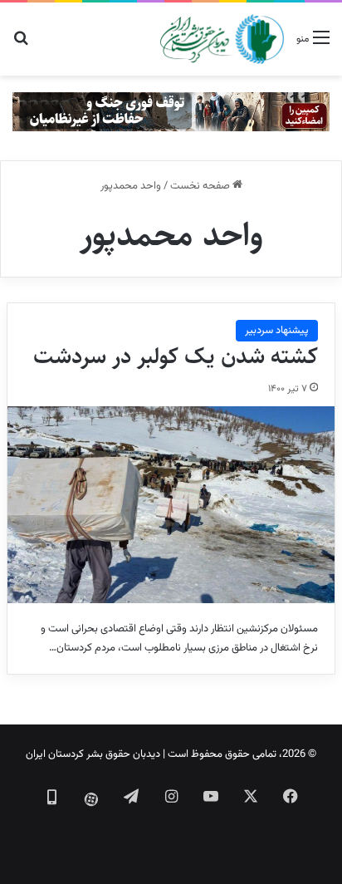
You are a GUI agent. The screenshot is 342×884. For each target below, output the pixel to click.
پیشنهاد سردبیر (277, 330)
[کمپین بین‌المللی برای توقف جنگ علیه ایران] (171, 112)
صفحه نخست (201, 186)
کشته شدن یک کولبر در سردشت (175, 356)
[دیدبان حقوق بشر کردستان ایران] (222, 39)
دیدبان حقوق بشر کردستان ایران (93, 754)
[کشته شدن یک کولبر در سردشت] (171, 504)
